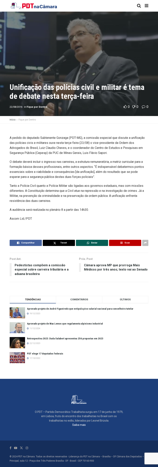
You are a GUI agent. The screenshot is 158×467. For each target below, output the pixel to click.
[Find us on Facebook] (10, 448)
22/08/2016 (16, 106)
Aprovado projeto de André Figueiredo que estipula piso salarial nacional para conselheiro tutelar (80, 308)
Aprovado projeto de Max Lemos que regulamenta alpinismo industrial (65, 323)
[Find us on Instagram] (27, 448)
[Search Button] (139, 6)
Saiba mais (79, 424)
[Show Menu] (146, 6)
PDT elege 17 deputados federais (45, 353)
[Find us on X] (21, 448)
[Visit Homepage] (34, 6)
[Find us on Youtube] (15, 448)
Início (12, 119)
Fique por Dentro (37, 106)
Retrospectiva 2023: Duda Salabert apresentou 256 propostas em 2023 (65, 338)
